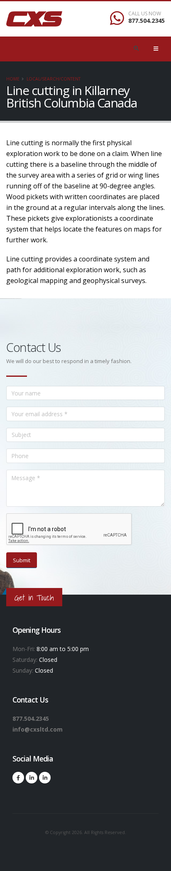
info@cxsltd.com (37, 729)
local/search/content (54, 79)
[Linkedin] (31, 777)
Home (13, 79)
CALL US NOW (144, 14)
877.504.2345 (146, 20)
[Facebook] (18, 777)
